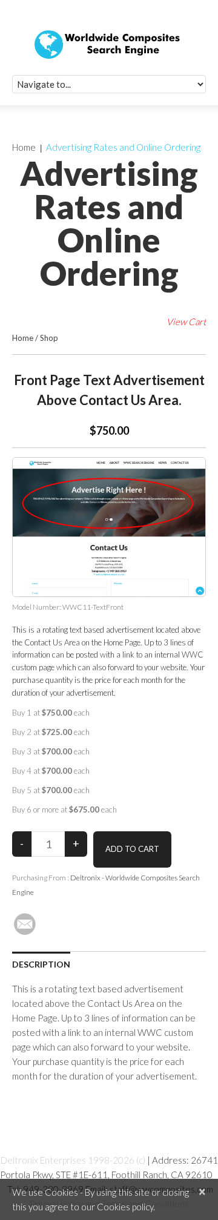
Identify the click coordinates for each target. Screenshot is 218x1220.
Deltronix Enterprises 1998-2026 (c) (73, 1160)
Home (24, 147)
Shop (49, 338)
